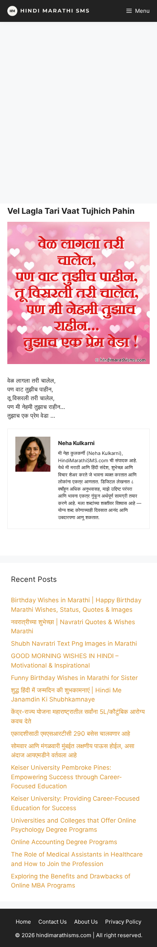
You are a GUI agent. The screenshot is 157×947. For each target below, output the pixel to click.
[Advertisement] (78, 112)
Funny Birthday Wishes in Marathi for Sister (74, 677)
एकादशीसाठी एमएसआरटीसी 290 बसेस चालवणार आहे (70, 733)
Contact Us (52, 921)
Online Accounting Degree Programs (64, 842)
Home (23, 921)
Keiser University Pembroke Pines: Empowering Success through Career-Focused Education (66, 777)
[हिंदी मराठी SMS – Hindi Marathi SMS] (46, 11)
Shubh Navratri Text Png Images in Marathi (74, 643)
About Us (86, 921)
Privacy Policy (123, 921)
